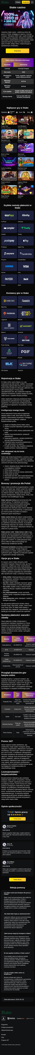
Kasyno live (12, 112)
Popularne (4, 112)
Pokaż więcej (17, 879)
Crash (20, 112)
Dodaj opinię (17, 819)
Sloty (28, 112)
